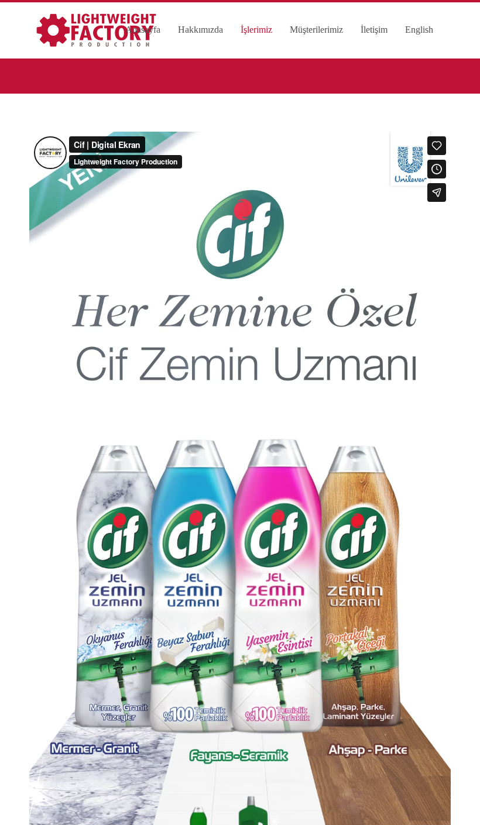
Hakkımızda (200, 30)
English (419, 30)
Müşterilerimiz (316, 30)
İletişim (374, 30)
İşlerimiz (256, 30)
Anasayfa (142, 30)
